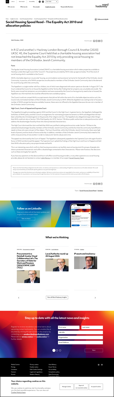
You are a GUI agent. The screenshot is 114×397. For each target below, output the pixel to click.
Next (95, 298)
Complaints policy (54, 372)
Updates (100, 190)
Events (13, 374)
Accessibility (32, 2)
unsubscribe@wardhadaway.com (36, 334)
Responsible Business (67, 7)
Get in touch (22, 2)
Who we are (11, 7)
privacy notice (27, 336)
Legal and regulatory (36, 372)
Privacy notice (34, 364)
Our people (36, 7)
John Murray (45, 158)
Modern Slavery (35, 374)
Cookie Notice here (18, 392)
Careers (13, 372)
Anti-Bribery (52, 364)
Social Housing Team (76, 158)
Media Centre (15, 364)
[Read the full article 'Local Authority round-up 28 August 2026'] (57, 265)
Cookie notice (34, 367)
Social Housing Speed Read (26, 19)
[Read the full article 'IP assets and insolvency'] (85, 262)
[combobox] (52, 1)
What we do (23, 7)
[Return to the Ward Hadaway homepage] (102, 5)
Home (7, 19)
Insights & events (50, 7)
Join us (13, 2)
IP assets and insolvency (84, 254)
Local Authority (54, 249)
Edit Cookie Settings (36, 369)
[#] (7, 1)
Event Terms (52, 367)
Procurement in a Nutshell (28, 249)
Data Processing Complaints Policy (54, 375)
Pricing (13, 367)
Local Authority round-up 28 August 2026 (56, 255)
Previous (19, 298)
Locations (14, 369)
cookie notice (41, 336)
